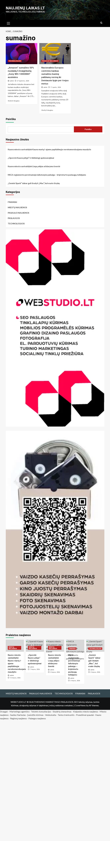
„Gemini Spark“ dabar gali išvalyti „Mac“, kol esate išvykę (34, 183)
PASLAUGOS (14, 218)
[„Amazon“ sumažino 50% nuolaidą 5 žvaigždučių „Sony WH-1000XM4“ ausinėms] (21, 53)
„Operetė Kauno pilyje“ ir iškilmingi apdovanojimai (31, 158)
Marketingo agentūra (19, 711)
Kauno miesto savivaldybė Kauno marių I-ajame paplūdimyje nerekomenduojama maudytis (49, 149)
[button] (8, 23)
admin (12, 81)
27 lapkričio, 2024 (23, 81)
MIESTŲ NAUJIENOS (17, 207)
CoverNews (80, 705)
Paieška (11, 119)
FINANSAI (12, 202)
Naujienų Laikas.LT (25, 8)
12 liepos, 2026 (15, 678)
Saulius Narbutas (18, 715)
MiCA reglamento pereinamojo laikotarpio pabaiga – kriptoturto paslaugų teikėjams (47, 175)
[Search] (101, 23)
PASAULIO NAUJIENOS (50, 61)
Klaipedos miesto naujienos (85, 711)
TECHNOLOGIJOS (15, 61)
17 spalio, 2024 (55, 87)
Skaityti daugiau (13, 101)
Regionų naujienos (18, 718)
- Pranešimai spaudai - (85, 715)
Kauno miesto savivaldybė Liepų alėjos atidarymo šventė (34, 166)
